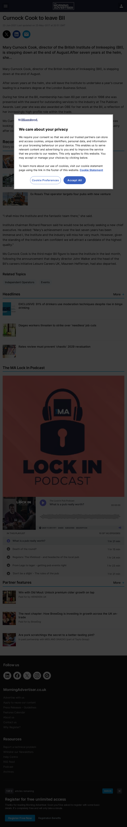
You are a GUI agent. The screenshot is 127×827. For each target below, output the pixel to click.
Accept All (74, 180)
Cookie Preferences (45, 180)
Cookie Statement (91, 170)
